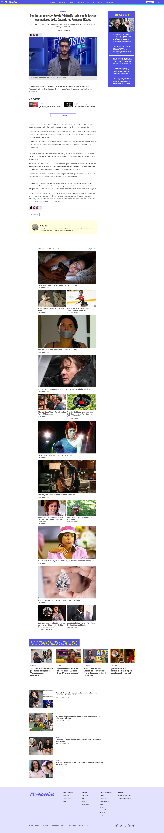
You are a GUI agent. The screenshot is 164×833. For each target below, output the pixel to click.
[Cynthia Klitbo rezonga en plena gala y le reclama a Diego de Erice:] (68, 656)
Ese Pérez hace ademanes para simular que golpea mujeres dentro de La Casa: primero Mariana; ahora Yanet (49, 106)
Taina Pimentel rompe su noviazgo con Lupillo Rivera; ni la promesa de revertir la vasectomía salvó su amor (122, 60)
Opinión (100, 2)
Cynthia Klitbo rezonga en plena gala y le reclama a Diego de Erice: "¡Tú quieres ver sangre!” (68, 670)
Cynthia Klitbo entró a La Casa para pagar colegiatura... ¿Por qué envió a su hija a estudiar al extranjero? (122, 50)
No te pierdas (34, 214)
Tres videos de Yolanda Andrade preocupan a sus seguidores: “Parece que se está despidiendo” (41, 671)
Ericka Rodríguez (65, 766)
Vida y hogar (91, 2)
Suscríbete (149, 2)
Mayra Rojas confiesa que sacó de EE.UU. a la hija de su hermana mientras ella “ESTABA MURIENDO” (79, 763)
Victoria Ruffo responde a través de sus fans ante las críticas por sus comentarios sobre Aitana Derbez (77, 694)
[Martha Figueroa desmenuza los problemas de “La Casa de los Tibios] (41, 722)
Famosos (53, 2)
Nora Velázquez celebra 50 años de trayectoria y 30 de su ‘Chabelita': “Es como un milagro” (85, 105)
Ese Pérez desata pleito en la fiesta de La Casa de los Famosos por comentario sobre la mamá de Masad (122, 80)
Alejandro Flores (65, 697)
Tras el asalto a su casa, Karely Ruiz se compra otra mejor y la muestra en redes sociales (78, 740)
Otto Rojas (67, 30)
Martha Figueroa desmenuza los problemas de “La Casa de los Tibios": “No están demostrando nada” (78, 717)
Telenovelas (63, 2)
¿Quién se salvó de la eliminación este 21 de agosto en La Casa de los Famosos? (121, 670)
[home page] (10, 2)
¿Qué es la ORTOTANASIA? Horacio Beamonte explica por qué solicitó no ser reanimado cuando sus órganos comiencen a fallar (122, 38)
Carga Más (63, 115)
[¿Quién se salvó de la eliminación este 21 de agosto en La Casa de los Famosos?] (122, 656)
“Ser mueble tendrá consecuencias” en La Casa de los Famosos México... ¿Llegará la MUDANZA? (122, 70)
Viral (71, 2)
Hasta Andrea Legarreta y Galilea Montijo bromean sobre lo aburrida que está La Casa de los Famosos (95, 671)
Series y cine (80, 2)
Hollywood (109, 2)
